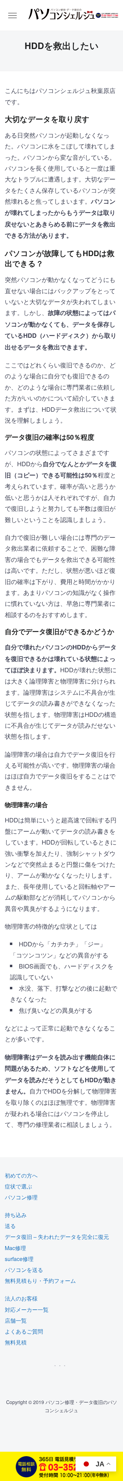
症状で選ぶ (18, 1186)
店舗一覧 (16, 1320)
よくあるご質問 (24, 1331)
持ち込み (16, 1215)
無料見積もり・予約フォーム (40, 1281)
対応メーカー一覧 (27, 1309)
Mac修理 (15, 1248)
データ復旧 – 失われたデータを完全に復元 (57, 1237)
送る (10, 1226)
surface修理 (19, 1259)
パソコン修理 (21, 1197)
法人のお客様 (21, 1298)
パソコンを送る (24, 1270)
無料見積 (16, 1342)
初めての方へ (21, 1175)
